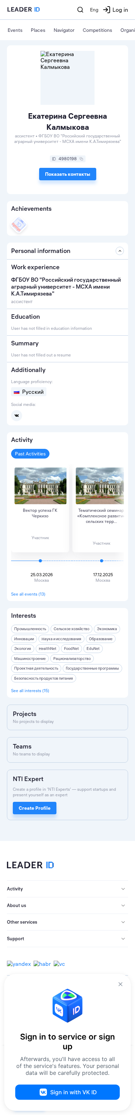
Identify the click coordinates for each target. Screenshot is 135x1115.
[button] (67, 889)
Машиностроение (30, 658)
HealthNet (47, 648)
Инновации (24, 638)
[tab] (67, 889)
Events (15, 30)
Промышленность (30, 628)
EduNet (93, 648)
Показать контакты (67, 174)
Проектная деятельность (36, 668)
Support (15, 938)
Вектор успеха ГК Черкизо (40, 513)
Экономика (107, 628)
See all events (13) (28, 594)
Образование (100, 638)
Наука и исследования (61, 638)
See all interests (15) (30, 690)
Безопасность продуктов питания (43, 678)
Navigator (64, 30)
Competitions (97, 30)
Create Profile (35, 808)
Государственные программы (92, 668)
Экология (22, 648)
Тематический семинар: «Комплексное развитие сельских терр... (101, 516)
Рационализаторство (72, 658)
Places (38, 30)
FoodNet (71, 648)
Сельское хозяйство (71, 628)
